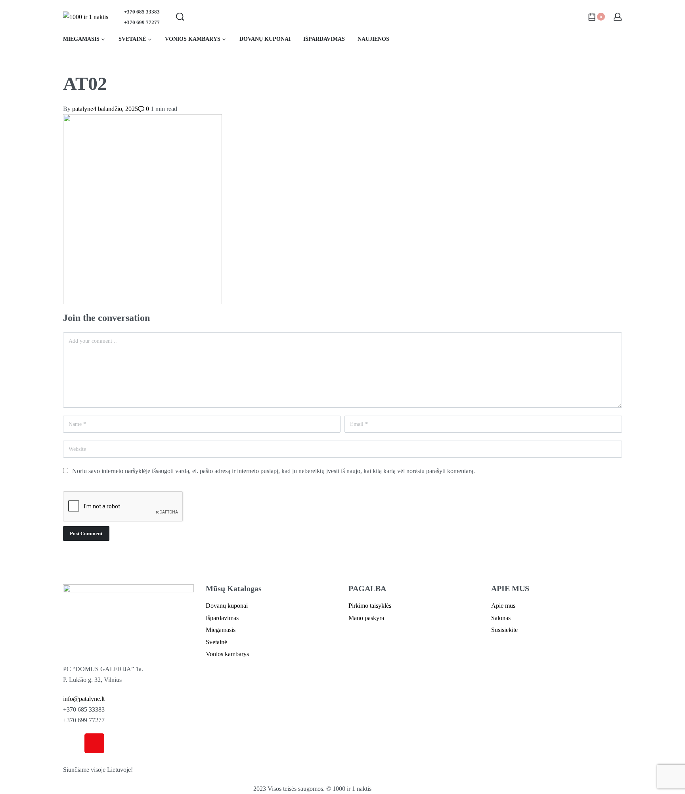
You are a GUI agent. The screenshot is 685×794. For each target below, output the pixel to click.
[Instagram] (94, 743)
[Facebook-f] (73, 743)
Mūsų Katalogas (234, 588)
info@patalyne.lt (84, 698)
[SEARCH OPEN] (180, 16)
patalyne (82, 108)
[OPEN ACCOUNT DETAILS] (617, 16)
